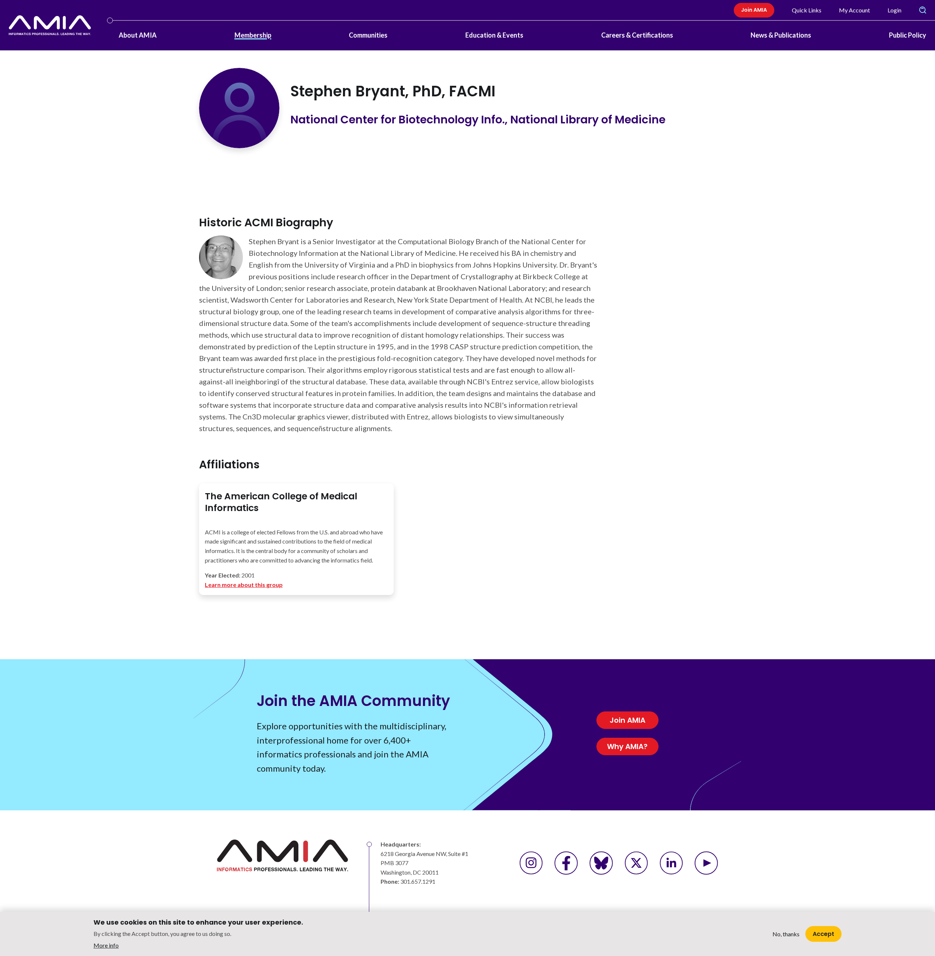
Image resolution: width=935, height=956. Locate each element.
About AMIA (138, 35)
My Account (854, 10)
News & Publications (781, 35)
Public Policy (907, 35)
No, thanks (785, 933)
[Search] (922, 10)
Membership (252, 35)
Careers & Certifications (637, 35)
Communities (368, 35)
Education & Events (494, 35)
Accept (823, 933)
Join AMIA (754, 10)
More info (106, 945)
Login (894, 10)
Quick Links (806, 10)
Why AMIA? (627, 746)
